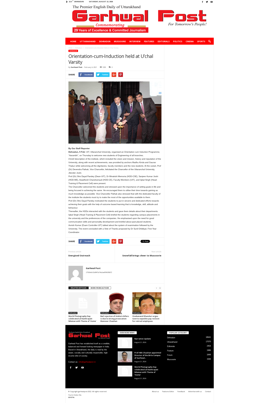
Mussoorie (120, 41)
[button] (209, 41)
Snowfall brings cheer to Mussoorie (141, 255)
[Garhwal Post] (139, 21)
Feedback (181, 391)
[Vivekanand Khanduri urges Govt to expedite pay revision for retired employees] (146, 303)
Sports (201, 41)
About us (155, 391)
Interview (135, 41)
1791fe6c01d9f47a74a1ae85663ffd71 (99, 272)
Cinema (190, 41)
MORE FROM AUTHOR (100, 288)
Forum (169, 355)
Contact (208, 391)
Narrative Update (142, 338)
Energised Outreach (79, 255)
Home (73, 41)
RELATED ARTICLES (78, 288)
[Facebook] (202, 2)
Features (149, 41)
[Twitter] (207, 2)
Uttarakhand (88, 41)
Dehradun (104, 41)
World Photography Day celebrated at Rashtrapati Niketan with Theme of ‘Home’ (82, 318)
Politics (177, 41)
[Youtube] (211, 2)
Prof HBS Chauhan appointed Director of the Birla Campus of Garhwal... (147, 355)
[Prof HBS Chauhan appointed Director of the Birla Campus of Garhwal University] (125, 356)
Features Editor (168, 391)
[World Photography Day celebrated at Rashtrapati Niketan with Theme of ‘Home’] (83, 303)
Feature (170, 351)
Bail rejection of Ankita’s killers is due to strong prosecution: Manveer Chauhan (114, 318)
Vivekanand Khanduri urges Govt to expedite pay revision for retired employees (145, 318)
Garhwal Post (76, 67)
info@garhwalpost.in (87, 362)
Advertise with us (195, 391)
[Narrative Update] (125, 342)
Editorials (164, 41)
